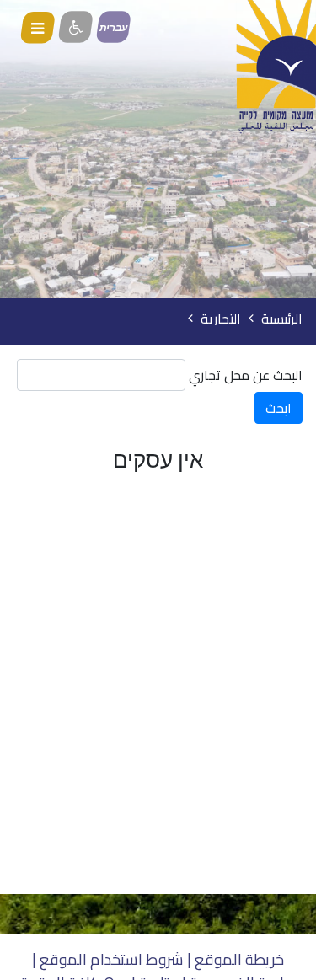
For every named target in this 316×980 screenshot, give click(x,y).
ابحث (278, 407)
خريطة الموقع (239, 959)
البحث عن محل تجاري (246, 375)
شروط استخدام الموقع (112, 959)
